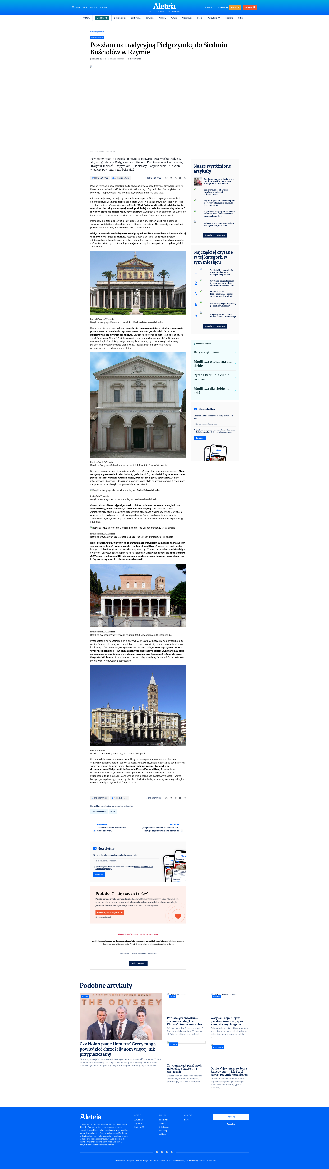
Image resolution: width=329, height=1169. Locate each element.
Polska (240, 18)
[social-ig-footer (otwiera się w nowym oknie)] (172, 1152)
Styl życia (149, 18)
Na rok (186, 1120)
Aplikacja (162, 1123)
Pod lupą (162, 18)
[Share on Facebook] (166, 178)
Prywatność (211, 1160)
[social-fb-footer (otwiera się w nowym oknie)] (162, 1152)
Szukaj (104, 7)
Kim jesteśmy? (142, 1160)
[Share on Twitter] (176, 178)
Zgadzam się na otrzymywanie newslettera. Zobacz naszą (124, 868)
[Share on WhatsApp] (185, 178)
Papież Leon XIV (214, 18)
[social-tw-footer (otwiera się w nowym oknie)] (167, 1152)
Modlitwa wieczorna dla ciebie (213, 364)
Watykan (216, 996)
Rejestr (234, 7)
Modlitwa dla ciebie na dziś (211, 391)
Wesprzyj (248, 7)
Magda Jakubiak (117, 58)
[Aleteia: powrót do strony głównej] (164, 6)
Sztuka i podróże (97, 32)
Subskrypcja (164, 1127)
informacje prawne (157, 1160)
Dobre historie (120, 18)
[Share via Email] (180, 178)
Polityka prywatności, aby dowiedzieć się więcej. (214, 432)
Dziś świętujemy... (207, 352)
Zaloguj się (223, 7)
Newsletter (163, 1120)
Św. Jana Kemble (174, 11)
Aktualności (186, 18)
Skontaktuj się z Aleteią (196, 1160)
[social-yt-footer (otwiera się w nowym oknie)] (157, 1152)
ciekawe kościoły (99, 811)
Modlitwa (100, 18)
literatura (173, 1044)
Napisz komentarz (138, 963)
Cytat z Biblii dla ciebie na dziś (211, 377)
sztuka (172, 996)
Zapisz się (99, 874)
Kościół (199, 18)
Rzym (113, 811)
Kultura (174, 18)
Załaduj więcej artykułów (215, 235)
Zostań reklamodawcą (176, 1160)
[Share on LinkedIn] (171, 178)
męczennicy (218, 1047)
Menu (87, 18)
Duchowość (136, 18)
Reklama (162, 1134)
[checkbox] (93, 867)
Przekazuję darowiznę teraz (108, 912)
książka (85, 996)
